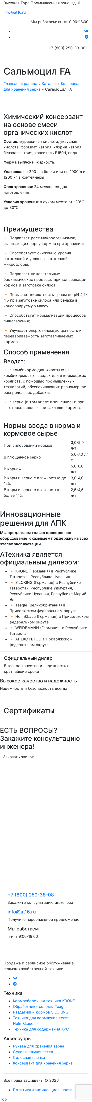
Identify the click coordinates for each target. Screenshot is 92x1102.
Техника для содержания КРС (41, 1029)
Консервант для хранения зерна (43, 1063)
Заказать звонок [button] (18, 756)
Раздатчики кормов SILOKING (40, 1012)
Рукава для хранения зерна (38, 1046)
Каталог (49, 83)
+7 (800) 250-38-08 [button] (67, 48)
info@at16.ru (15, 12)
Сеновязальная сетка (33, 1051)
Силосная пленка (29, 1057)
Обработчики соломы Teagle (40, 1006)
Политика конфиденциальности (43, 1089)
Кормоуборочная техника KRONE (44, 1000)
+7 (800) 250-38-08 (31, 895)
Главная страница (20, 83)
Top (3, 1099)
